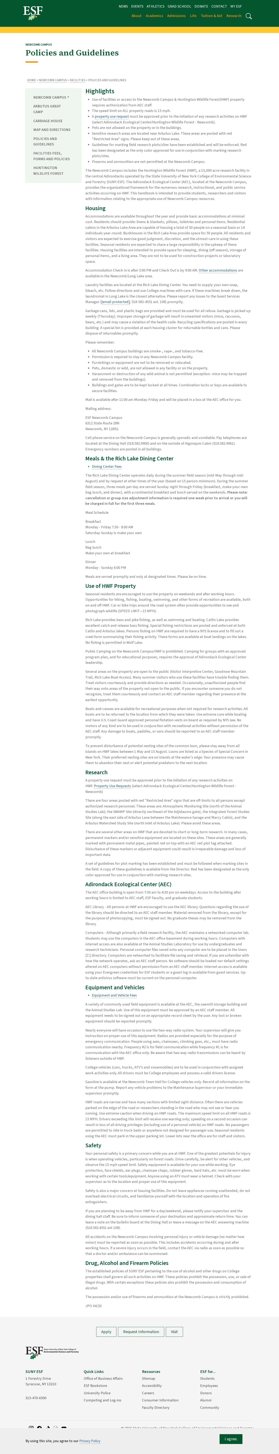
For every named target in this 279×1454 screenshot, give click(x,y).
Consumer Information (160, 1400)
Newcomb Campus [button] (49, 97)
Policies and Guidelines (45, 141)
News (123, 6)
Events (137, 6)
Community (209, 1407)
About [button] (137, 15)
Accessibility (152, 1385)
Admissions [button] (176, 15)
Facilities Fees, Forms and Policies (51, 156)
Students (207, 1378)
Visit (174, 1332)
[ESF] (32, 13)
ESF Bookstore (95, 1385)
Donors (206, 1393)
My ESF (236, 6)
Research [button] (233, 15)
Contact (219, 6)
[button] (248, 16)
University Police (97, 1393)
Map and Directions (51, 129)
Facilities (77, 80)
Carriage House (47, 121)
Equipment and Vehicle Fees (114, 995)
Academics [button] (154, 15)
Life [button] (193, 15)
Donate (201, 6)
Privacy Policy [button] (89, 1441)
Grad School (179, 6)
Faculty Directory (156, 1407)
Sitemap (148, 1378)
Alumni (205, 1400)
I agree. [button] (231, 1439)
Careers (148, 1393)
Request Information (141, 1332)
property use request (112, 116)
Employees (209, 1385)
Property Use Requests (112, 786)
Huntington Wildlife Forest (48, 170)
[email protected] (115, 301)
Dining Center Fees (107, 466)
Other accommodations (218, 270)
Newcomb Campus (53, 80)
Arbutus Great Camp (47, 109)
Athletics (155, 6)
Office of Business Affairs (103, 1378)
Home (31, 80)
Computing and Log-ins (102, 1400)
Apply (106, 1332)
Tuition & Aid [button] (211, 15)
